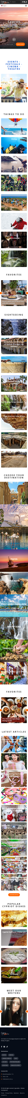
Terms (2, 1093)
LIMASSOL (11, 1055)
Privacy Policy (9, 1093)
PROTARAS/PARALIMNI (15, 1061)
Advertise (16, 1093)
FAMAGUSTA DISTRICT (15, 1065)
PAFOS (15, 1058)
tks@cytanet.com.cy (8, 1079)
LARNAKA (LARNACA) (6, 1058)
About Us (22, 1093)
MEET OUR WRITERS (14, 991)
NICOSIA (4, 1055)
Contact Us (4, 1095)
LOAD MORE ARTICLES (14, 894)
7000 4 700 (5, 1076)
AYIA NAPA (4, 1061)
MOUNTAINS (5, 1065)
